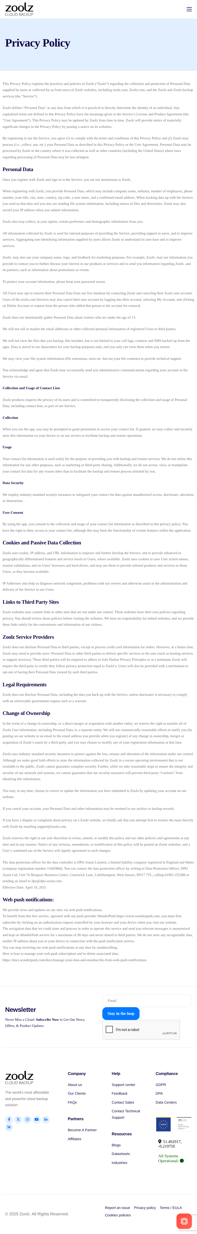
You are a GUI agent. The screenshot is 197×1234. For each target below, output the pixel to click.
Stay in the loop (120, 1013)
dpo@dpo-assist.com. (47, 881)
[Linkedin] (46, 1120)
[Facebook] (9, 1120)
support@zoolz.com (51, 827)
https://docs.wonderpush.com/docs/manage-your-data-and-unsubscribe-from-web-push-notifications (74, 960)
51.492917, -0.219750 (170, 1144)
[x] (18, 1120)
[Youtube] (37, 1120)
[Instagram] (27, 1120)
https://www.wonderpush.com (138, 916)
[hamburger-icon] (189, 9)
